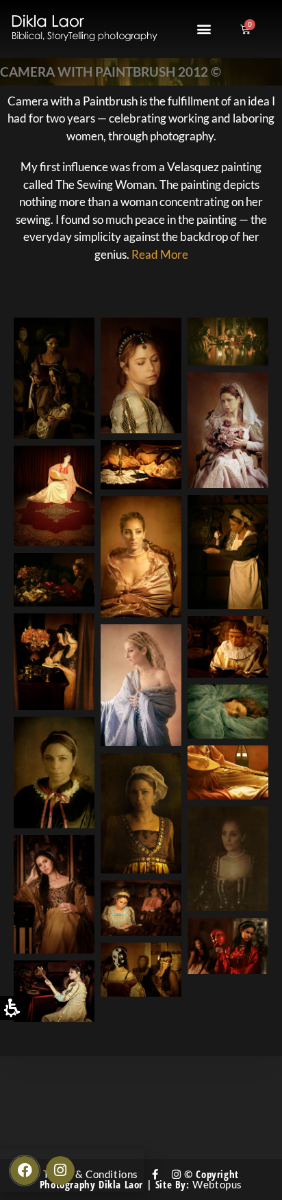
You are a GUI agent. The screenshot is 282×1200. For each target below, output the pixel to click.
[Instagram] (60, 1170)
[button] (203, 29)
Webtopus (217, 1184)
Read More (159, 254)
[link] (155, 1174)
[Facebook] (24, 1170)
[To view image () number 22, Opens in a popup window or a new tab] (228, 945)
